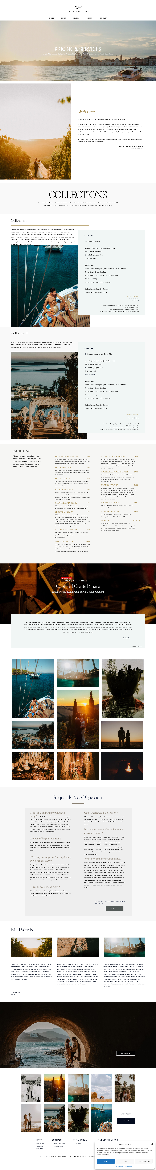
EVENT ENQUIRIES (59, 1143)
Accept (105, 1161)
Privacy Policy (129, 1166)
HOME (51, 18)
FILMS (63, 18)
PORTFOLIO (40, 1143)
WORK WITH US (58, 1146)
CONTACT (103, 18)
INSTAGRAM (77, 1143)
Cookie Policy (120, 1166)
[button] (151, 1144)
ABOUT (89, 18)
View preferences (143, 1161)
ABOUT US (39, 1146)
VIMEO (75, 1146)
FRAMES (76, 18)
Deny (125, 1161)
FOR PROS (39, 1148)
